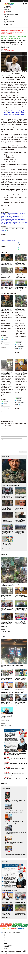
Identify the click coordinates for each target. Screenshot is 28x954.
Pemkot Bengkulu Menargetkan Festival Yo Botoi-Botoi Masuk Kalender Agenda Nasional (7, 678)
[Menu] (2, 4)
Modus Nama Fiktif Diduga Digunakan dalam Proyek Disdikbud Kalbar (7, 496)
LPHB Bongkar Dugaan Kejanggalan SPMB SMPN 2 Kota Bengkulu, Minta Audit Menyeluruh (14, 223)
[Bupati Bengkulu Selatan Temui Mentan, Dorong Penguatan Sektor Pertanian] (21, 697)
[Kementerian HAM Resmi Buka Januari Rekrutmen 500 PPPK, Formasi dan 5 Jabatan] (7, 539)
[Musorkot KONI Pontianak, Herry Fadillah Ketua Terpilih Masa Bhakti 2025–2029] (8, 806)
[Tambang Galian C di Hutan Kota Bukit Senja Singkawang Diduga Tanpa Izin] (20, 490)
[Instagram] (4, 935)
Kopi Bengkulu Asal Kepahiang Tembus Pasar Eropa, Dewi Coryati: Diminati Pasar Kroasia (14, 774)
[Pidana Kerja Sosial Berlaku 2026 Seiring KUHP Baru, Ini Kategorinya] (21, 685)
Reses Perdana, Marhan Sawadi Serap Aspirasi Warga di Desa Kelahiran (14, 769)
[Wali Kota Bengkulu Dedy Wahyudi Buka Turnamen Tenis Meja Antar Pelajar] (8, 838)
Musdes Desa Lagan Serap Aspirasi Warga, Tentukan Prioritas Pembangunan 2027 (6, 622)
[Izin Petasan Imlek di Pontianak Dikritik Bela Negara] (20, 503)
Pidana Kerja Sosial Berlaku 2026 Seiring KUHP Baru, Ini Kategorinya (19, 691)
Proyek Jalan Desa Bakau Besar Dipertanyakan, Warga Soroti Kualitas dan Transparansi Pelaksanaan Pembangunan (7, 520)
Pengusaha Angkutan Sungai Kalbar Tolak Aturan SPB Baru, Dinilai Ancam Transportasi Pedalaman (20, 533)
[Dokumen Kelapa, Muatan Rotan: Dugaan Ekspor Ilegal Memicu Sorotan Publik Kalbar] (20, 515)
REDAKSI (6, 943)
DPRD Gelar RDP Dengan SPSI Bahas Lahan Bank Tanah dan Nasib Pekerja (15, 759)
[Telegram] (4, 939)
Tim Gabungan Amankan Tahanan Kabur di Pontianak (6, 508)
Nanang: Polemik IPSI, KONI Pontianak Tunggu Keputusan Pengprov (14, 822)
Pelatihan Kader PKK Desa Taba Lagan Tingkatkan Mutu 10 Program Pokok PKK (21, 289)
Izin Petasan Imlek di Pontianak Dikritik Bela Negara (20, 508)
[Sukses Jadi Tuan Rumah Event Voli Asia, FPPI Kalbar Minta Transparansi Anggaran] (7, 257)
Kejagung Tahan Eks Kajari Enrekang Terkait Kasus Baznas (6, 704)
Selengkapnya (5, 548)
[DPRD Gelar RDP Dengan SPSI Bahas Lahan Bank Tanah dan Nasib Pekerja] (20, 895)
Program (9, 240)
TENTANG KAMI (8, 945)
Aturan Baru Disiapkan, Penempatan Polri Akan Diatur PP (6, 716)
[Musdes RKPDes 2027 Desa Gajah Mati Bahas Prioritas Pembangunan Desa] (7, 283)
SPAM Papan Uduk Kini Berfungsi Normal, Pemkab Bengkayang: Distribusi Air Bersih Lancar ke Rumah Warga (7, 533)
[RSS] (4, 940)
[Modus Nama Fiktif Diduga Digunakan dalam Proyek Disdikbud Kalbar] (7, 490)
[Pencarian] (26, 4)
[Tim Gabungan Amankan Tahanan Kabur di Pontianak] (7, 503)
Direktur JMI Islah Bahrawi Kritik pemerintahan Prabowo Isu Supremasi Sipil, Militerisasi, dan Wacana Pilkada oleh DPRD (7, 691)
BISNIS (10, 36)
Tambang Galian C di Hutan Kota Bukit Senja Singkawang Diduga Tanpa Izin (20, 496)
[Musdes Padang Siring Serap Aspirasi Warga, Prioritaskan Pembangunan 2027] (21, 616)
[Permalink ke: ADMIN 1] (2, 50)
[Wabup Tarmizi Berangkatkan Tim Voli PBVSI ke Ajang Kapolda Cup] (8, 828)
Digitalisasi (3, 240)
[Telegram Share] (18, 247)
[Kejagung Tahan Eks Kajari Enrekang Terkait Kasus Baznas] (7, 697)
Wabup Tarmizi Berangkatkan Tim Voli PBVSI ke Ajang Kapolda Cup (15, 833)
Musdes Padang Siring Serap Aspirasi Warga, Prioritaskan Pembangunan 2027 (21, 622)
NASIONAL (7, 38)
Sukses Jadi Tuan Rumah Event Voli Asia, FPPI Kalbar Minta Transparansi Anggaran (13, 214)
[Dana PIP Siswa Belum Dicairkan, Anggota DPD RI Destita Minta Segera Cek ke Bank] (15, 740)
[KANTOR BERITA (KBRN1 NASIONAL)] (8, 4)
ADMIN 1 (6, 49)
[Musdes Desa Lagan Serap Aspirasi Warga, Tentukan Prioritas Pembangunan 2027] (7, 616)
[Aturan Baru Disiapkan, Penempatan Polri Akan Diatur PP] (7, 710)
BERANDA (3, 36)
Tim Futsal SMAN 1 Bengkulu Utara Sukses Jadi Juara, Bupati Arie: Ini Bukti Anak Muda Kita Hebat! (15, 853)
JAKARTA (24, 36)
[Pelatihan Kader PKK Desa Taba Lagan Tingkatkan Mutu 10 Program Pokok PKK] (21, 283)
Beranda (3, 30)
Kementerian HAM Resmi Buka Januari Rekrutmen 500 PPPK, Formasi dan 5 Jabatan (7, 545)
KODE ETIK (7, 948)
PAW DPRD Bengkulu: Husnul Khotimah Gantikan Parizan (15, 764)
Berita (7, 36)
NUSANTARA (13, 38)
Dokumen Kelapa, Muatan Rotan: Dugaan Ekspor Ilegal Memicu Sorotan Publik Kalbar (20, 520)
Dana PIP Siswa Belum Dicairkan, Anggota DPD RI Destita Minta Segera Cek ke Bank (15, 754)
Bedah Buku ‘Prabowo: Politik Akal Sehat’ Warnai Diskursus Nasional (12, 666)
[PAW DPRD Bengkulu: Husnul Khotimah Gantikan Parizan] (7, 907)
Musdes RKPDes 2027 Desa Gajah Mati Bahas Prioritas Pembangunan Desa (7, 289)
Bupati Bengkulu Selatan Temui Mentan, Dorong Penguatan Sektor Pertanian (20, 704)
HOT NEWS (19, 36)
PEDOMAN (6, 946)
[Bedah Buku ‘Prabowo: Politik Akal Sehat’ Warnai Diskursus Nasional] (14, 651)
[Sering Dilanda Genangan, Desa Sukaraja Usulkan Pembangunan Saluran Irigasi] (21, 257)
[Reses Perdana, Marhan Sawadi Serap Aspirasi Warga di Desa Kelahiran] (20, 907)
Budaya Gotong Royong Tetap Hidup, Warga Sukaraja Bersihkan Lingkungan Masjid (13, 220)
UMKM (18, 38)
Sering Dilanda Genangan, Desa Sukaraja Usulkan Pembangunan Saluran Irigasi (12, 217)
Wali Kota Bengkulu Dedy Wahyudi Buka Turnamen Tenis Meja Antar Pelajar (14, 843)
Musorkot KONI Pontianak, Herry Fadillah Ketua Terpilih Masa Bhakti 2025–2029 (14, 811)
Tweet (2, 230)
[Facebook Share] (18, 242)
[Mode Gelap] (24, 4)
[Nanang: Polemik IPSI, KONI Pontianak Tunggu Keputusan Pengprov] (8, 817)
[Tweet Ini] (19, 244)
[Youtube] (4, 937)
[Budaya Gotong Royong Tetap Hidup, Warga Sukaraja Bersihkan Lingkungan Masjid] (7, 270)
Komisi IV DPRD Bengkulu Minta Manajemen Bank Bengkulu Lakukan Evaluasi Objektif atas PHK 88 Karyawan (15, 779)
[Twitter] (4, 934)
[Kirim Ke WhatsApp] (18, 249)
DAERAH (14, 36)
